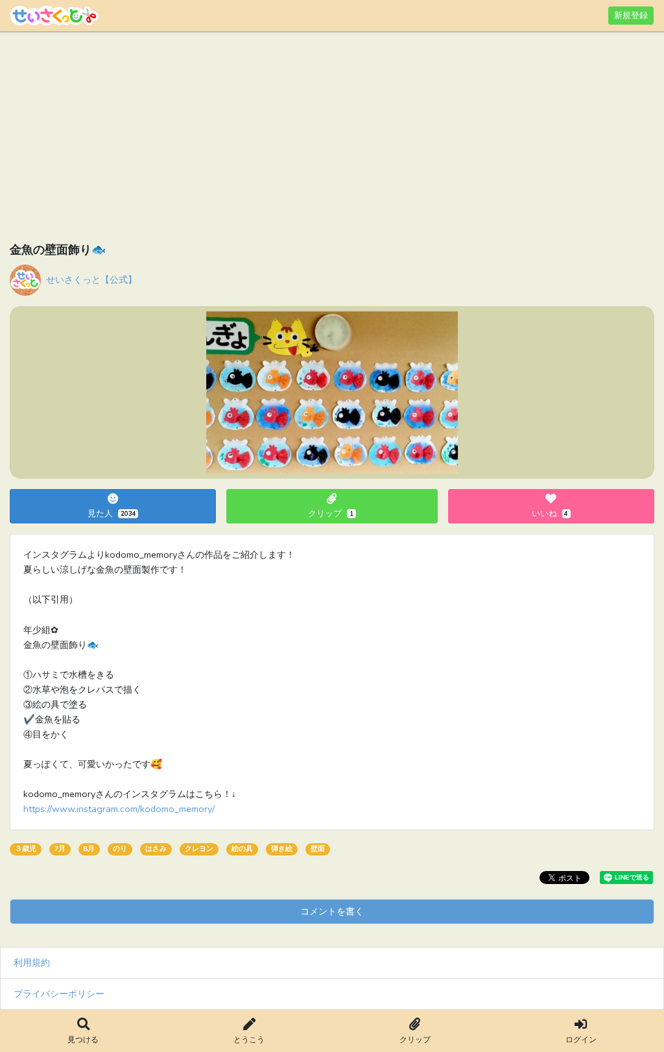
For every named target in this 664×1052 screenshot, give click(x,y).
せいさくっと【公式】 (91, 279)
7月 (59, 849)
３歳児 (25, 849)
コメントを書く (332, 911)
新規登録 (631, 15)
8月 (89, 849)
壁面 (318, 849)
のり (120, 849)
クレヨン (199, 849)
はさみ (156, 849)
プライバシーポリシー (59, 993)
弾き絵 (281, 849)
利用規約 (32, 962)
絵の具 (242, 849)
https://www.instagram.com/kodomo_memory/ (119, 808)
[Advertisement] (332, 139)
